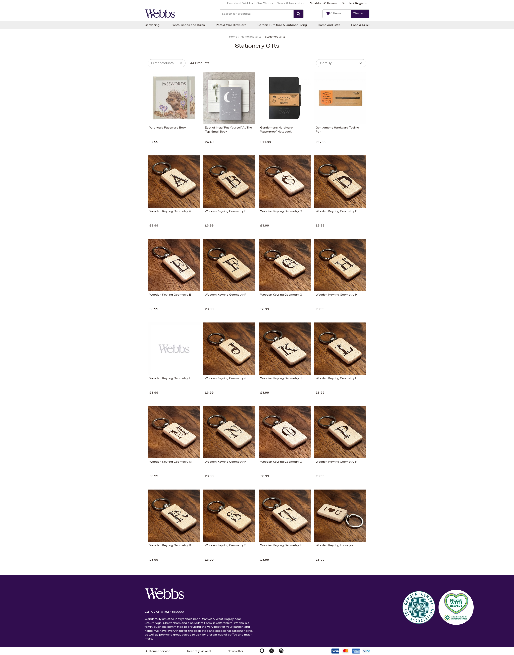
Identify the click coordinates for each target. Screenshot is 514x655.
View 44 (131, 124)
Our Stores (264, 3)
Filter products (162, 63)
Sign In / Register (355, 3)
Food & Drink (360, 25)
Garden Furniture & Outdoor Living (282, 25)
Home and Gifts (329, 25)
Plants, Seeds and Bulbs (187, 25)
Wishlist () (323, 3)
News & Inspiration (291, 3)
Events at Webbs (240, 3)
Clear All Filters (104, 124)
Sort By (326, 63)
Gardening (152, 25)
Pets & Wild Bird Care (231, 25)
